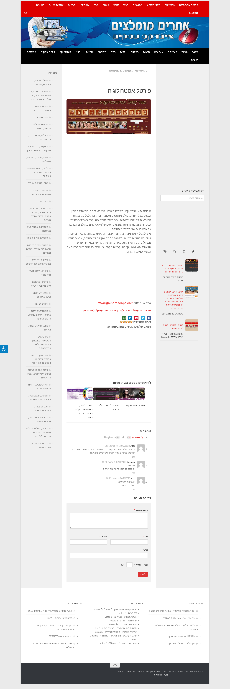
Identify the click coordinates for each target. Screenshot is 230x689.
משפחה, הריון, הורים (37, 238)
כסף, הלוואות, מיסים (38, 183)
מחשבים (138, 5)
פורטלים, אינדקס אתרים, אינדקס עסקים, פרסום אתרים (39, 315)
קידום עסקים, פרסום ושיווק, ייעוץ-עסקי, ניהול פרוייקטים (39, 374)
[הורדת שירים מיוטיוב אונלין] (191, 265)
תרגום (146, 52)
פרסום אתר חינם (188, 5)
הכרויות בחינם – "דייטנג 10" (123, 643)
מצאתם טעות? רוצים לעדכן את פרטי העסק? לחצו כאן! (116, 310)
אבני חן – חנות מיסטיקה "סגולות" (120, 609)
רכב (96, 5)
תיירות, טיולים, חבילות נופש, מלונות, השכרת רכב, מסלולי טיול (38, 432)
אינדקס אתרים (158, 671)
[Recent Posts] (184, 251)
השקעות (31, 52)
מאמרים (44, 201)
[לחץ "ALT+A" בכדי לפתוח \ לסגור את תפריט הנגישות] (4, 349)
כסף (113, 52)
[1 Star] (131, 322)
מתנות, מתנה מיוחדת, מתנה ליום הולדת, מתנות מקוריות (38, 249)
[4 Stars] (124, 322)
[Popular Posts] (193, 251)
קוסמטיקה (65, 52)
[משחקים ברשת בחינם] (191, 292)
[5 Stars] (121, 322)
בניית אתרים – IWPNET (60, 636)
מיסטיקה (170, 5)
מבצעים (193, 13)
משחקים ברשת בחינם (172, 313)
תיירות (194, 60)
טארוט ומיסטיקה (135, 405)
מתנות (89, 52)
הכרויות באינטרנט (128, 624)
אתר (145, 550)
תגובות (134, 437)
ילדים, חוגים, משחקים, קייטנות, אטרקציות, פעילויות (173, 295)
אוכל (116, 5)
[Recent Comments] (174, 251)
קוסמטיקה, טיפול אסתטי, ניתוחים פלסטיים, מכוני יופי (41, 359)
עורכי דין (84, 5)
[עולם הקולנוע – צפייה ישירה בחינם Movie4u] (191, 325)
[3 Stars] (126, 322)
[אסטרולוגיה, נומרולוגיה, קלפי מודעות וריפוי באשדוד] (80, 394)
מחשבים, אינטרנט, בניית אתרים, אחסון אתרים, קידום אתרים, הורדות (172, 268)
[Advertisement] (108, 175)
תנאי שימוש (143, 671)
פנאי (125, 5)
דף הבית (132, 613)
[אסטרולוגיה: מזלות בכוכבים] (106, 394)
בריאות (135, 52)
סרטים (71, 5)
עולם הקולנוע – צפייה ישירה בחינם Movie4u (113, 635)
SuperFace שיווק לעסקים (175, 618)
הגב (133, 457)
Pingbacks (111, 437)
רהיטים (40, 5)
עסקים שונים (56, 5)
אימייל (103, 536)
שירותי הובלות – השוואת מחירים (121, 632)
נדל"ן (79, 52)
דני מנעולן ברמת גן (178, 643)
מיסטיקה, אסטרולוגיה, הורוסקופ (126, 71)
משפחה (101, 52)
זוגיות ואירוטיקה (175, 636)
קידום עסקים (48, 52)
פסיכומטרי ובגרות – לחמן (59, 618)
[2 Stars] (129, 322)
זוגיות (184, 52)
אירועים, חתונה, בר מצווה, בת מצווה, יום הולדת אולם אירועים (40, 95)
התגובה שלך (141, 510)
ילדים (123, 52)
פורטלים (172, 52)
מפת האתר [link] (130, 671)
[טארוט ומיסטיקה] (132, 394)
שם (145, 536)
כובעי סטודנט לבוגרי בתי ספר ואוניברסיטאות (50, 611)
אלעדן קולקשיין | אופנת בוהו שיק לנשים (168, 611)
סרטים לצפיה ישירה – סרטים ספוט (119, 628)
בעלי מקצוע (153, 5)
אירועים (158, 52)
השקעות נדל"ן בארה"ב (125, 616)
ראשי (195, 52)
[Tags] (165, 251)
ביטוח (105, 5)
